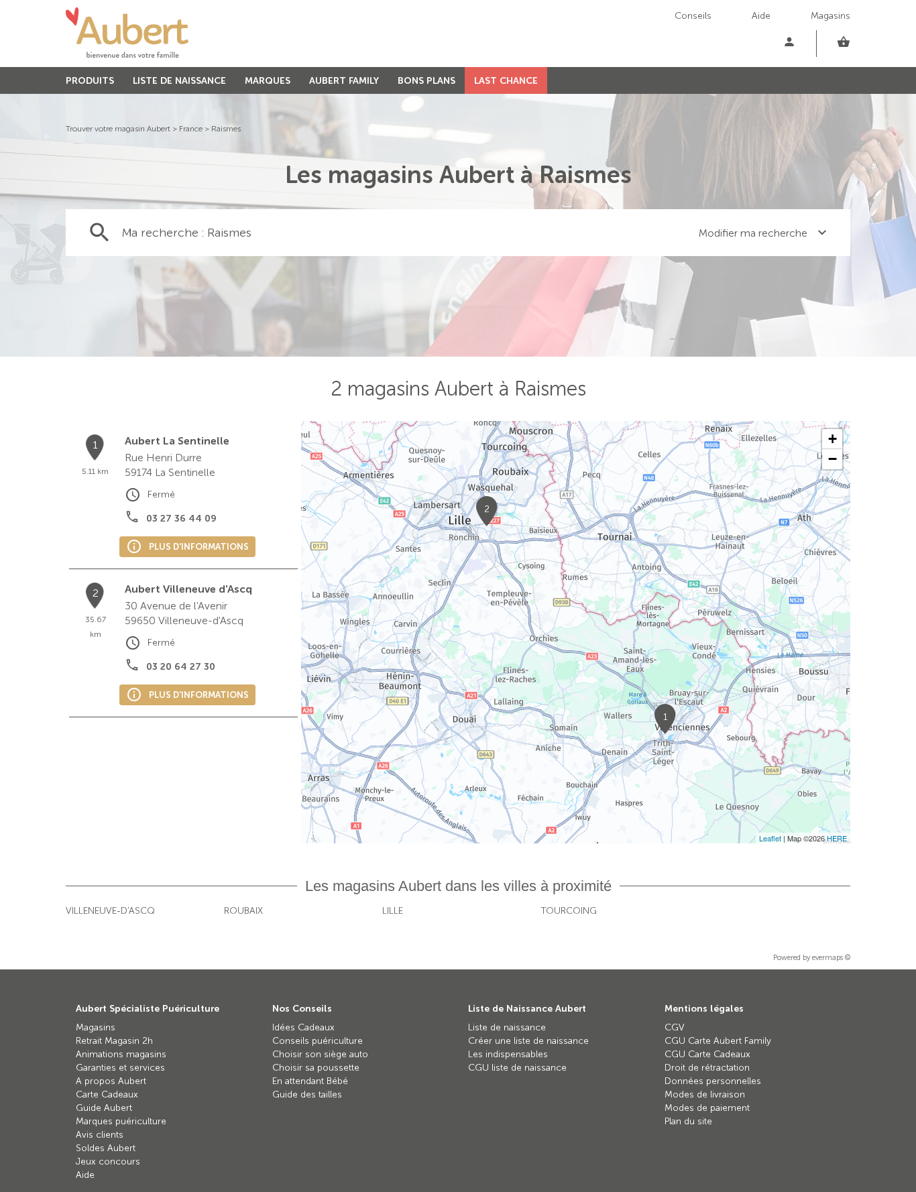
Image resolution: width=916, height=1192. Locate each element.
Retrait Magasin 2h (114, 1041)
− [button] (832, 459)
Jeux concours (108, 1161)
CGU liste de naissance (517, 1067)
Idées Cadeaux (303, 1027)
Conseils (693, 15)
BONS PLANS (426, 80)
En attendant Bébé (310, 1081)
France (191, 128)
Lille (392, 910)
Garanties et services (120, 1067)
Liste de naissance (507, 1027)
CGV (675, 1027)
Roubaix (243, 910)
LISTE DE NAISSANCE (179, 80)
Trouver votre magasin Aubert (118, 128)
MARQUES (267, 80)
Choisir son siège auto (320, 1054)
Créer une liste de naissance (528, 1041)
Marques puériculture (121, 1121)
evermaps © (831, 957)
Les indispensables (508, 1054)
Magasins (830, 15)
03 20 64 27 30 (180, 666)
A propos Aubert (111, 1081)
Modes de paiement (707, 1108)
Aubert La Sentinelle (177, 440)
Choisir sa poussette (315, 1067)
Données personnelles (713, 1081)
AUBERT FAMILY (344, 80)
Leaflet (770, 838)
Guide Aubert (104, 1108)
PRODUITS (90, 80)
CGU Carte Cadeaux (707, 1054)
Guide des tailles (307, 1094)
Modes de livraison (705, 1094)
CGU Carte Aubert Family (718, 1041)
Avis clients (99, 1134)
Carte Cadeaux (107, 1094)
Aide (761, 15)
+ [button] (832, 438)
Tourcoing (568, 910)
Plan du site (688, 1121)
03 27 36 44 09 (181, 518)
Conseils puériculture (317, 1041)
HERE (837, 838)
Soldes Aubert (105, 1148)
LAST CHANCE (506, 80)
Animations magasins (121, 1054)
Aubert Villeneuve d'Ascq (188, 589)
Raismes (226, 128)
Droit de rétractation (707, 1067)
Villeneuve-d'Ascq (110, 910)
